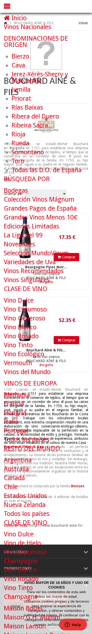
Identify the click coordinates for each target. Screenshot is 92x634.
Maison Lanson (25, 626)
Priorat (21, 98)
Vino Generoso (24, 318)
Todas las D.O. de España (47, 170)
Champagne (21, 561)
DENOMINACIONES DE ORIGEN (36, 42)
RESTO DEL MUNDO (32, 448)
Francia (14, 404)
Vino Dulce (18, 300)
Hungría (15, 413)
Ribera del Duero (35, 116)
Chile (11, 487)
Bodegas (16, 190)
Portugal (16, 430)
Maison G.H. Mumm (32, 617)
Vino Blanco (20, 327)
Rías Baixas (27, 107)
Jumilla (21, 89)
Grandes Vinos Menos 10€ (40, 217)
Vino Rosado (21, 336)
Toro (18, 161)
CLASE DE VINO (25, 289)
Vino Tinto (18, 345)
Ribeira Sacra (30, 125)
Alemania (17, 395)
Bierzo (20, 56)
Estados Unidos (25, 496)
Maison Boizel (23, 608)
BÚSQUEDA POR (27, 179)
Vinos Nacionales (27, 27)
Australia (16, 469)
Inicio (18, 18)
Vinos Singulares (27, 280)
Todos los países (26, 439)
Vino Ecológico (24, 354)
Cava (18, 65)
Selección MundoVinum (36, 253)
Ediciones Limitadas (31, 226)
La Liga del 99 (23, 235)
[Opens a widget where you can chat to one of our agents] (73, 625)
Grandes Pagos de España (40, 208)
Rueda (20, 143)
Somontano (28, 152)
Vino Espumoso (25, 309)
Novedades (19, 244)
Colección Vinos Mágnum (39, 199)
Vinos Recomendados (34, 271)
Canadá (14, 478)
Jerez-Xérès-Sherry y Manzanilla (40, 77)
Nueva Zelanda (24, 505)
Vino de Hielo (22, 543)
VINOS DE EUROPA (30, 383)
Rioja (18, 134)
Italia (11, 421)
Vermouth (18, 363)
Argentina (18, 460)
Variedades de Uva (30, 262)
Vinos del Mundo (27, 372)
